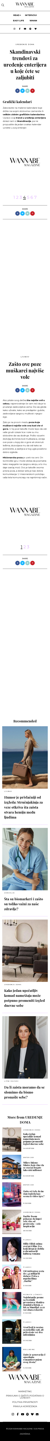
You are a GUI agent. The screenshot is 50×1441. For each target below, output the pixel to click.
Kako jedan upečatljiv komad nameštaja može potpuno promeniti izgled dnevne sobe (33, 1139)
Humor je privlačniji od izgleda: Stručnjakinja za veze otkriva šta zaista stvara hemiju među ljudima (23, 807)
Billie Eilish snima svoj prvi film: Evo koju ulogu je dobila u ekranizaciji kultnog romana (33, 1248)
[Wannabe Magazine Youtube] (25, 29)
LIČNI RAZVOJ (11, 1081)
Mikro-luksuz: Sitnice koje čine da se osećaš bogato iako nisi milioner (33, 1166)
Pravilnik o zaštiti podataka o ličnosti (25, 1396)
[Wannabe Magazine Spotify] (30, 29)
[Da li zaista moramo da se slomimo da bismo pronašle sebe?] (25, 1047)
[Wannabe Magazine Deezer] (35, 29)
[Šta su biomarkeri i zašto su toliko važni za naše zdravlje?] (25, 859)
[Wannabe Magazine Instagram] (14, 29)
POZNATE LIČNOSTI (32, 1294)
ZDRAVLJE (9, 893)
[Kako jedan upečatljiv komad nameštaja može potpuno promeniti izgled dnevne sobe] (25, 950)
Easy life (18, 20)
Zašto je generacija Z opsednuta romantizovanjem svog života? (34, 1358)
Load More (25, 705)
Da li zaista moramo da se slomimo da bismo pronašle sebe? (24, 1092)
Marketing (25, 1391)
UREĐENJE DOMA (25, 44)
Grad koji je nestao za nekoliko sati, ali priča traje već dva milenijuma (33, 1331)
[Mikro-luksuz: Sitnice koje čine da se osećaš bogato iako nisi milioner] (11, 1167)
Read (16, 15)
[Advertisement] (22, 245)
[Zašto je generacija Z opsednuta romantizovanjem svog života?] (11, 1359)
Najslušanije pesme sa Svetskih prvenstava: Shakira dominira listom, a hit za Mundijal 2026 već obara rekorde (34, 1303)
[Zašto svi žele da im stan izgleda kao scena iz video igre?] (11, 1194)
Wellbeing (29, 1349)
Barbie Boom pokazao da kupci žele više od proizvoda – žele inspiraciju (32, 1221)
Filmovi (27, 1240)
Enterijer (28, 1157)
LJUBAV (25, 357)
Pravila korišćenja (25, 1406)
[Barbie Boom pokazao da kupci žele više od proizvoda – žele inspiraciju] (11, 1222)
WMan (33, 20)
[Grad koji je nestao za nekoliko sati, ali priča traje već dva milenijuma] (11, 1331)
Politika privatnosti (25, 1402)
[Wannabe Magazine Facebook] (19, 29)
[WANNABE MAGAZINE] (25, 1383)
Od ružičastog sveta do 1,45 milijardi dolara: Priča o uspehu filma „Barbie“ (33, 1276)
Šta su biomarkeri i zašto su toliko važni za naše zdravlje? (23, 904)
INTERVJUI (31, 15)
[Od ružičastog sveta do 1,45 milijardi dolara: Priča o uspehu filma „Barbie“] (11, 1277)
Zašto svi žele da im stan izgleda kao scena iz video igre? (33, 1194)
